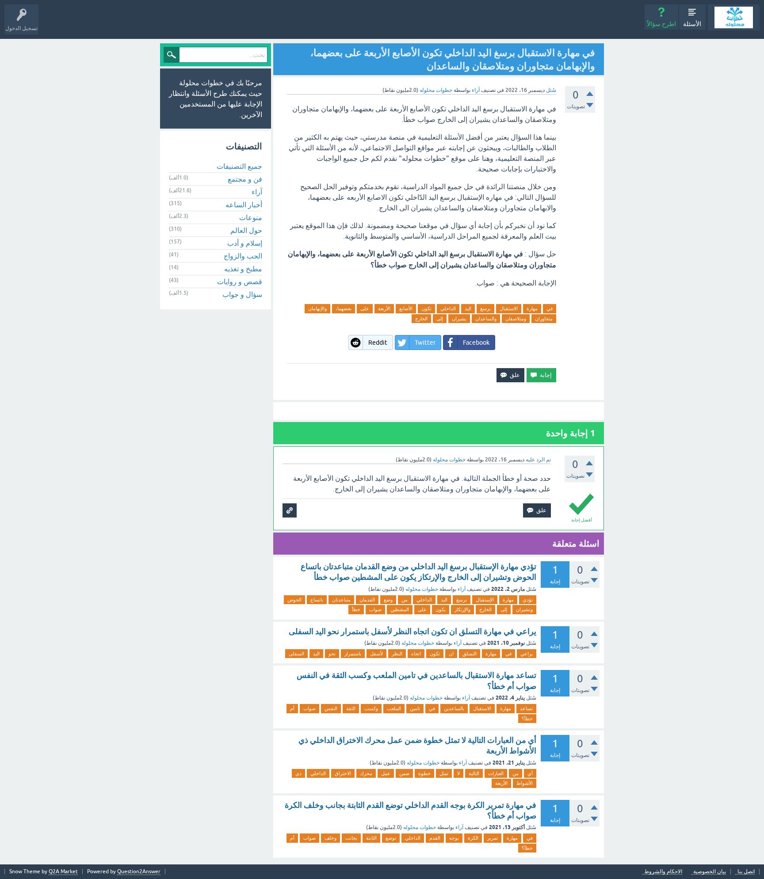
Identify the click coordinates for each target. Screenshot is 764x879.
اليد (468, 308)
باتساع (316, 599)
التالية (474, 773)
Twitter (425, 342)
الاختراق (343, 773)
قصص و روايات (239, 281)
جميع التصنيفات (239, 166)
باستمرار (352, 653)
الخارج (421, 318)
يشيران (459, 318)
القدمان (367, 599)
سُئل (551, 90)
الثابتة (371, 838)
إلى (439, 318)
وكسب (371, 708)
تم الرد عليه (538, 460)
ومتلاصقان (515, 318)
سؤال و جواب (242, 294)
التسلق (469, 653)
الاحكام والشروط (663, 872)
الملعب (394, 708)
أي (530, 773)
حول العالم (246, 230)
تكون (426, 308)
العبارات (496, 773)
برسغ (485, 308)
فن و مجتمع (245, 179)
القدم (434, 838)
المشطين (399, 609)
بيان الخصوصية (709, 872)
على (364, 308)
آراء (476, 90)
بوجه (454, 838)
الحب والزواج (243, 256)
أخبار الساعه (243, 205)
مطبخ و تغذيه (243, 269)
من (404, 599)
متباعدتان (341, 599)
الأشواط (524, 783)
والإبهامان (317, 308)
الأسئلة (692, 23)
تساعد (526, 708)
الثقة (350, 708)
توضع (391, 838)
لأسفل (376, 653)
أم (292, 708)
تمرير (492, 838)
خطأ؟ (527, 718)
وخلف (330, 838)
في (549, 308)
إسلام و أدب (244, 243)
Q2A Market (63, 871)
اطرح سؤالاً (661, 23)
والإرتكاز (462, 609)
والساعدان (486, 318)
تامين (415, 708)
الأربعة (384, 308)
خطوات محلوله (421, 589)
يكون (440, 609)
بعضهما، (343, 308)
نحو (332, 653)
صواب (375, 609)
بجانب (351, 838)
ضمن (404, 773)
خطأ (356, 609)
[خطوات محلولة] (734, 17)
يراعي (526, 653)
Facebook (476, 342)
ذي (298, 773)
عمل (385, 773)
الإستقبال (485, 599)
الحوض (294, 599)
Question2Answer (138, 871)
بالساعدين (454, 708)
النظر (397, 653)
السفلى (296, 653)
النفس (331, 708)
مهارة (532, 308)
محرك (366, 773)
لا (458, 773)
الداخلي (448, 308)
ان (451, 653)
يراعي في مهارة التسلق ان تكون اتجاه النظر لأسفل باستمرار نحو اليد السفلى (412, 631)
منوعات (250, 217)
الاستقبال (509, 308)
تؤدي (528, 599)
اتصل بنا (746, 872)
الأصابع (406, 308)
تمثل (443, 773)
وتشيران (524, 609)
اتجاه (416, 653)
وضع (388, 599)
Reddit (377, 342)
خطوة (424, 773)
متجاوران (544, 318)
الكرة (473, 838)
